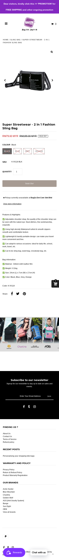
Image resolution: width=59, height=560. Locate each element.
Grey (27, 151)
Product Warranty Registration (15, 475)
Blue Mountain (9, 492)
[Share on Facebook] (12, 294)
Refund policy (8, 442)
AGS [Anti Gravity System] (13, 501)
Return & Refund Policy (12, 472)
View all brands (9, 512)
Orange (39, 151)
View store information (12, 204)
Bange (5, 503)
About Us (6, 434)
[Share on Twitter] (17, 294)
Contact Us (7, 436)
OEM (5, 509)
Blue (17, 151)
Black (7, 151)
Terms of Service (9, 439)
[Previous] (5, 80)
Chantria (6, 495)
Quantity (7, 172)
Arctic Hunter (8, 489)
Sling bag (15, 40)
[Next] (52, 80)
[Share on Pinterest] (24, 294)
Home (5, 40)
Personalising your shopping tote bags (18, 456)
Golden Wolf (8, 498)
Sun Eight (7, 506)
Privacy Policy (8, 470)
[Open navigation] (6, 24)
